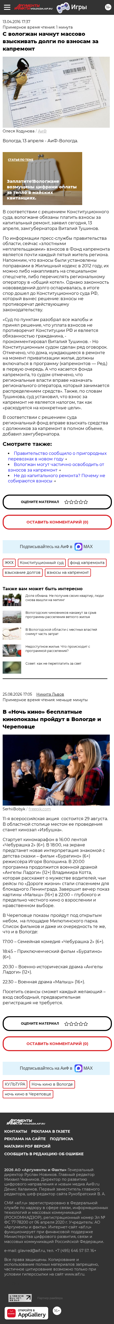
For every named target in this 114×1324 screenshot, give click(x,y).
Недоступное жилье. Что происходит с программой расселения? (57, 649)
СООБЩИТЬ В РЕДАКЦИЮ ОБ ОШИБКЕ (44, 1154)
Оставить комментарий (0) (57, 522)
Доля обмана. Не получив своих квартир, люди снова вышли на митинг (64, 598)
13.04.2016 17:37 (16, 21)
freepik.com (40, 809)
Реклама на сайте (25, 1138)
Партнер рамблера (50, 1298)
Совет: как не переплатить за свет (53, 663)
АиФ (42, 131)
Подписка (61, 1138)
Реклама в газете (50, 1131)
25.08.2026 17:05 (17, 694)
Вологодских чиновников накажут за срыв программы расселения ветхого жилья (60, 615)
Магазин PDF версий (27, 1146)
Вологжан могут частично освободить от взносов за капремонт (56, 467)
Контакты (15, 1131)
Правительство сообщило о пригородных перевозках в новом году (57, 456)
